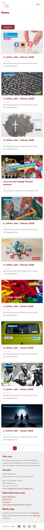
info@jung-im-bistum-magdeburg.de (20, 488)
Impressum (6, 502)
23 (32, 448)
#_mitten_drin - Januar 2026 (18, 306)
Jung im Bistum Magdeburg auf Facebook (16, 505)
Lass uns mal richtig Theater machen (18, 183)
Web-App (36, 516)
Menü (38, 4)
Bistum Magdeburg (9, 497)
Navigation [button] (8, 27)
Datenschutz (6, 499)
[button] (19, 526)
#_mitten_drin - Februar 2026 (18, 57)
